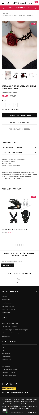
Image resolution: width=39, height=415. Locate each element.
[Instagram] (16, 384)
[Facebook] (2, 384)
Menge (4, 101)
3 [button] (19, 245)
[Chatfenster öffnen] (5, 410)
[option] (19, 7)
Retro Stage (19, 3)
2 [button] (17, 245)
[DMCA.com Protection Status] (9, 389)
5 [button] (23, 245)
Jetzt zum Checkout (19, 122)
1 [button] (15, 245)
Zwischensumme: (7, 109)
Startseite (5, 13)
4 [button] (21, 245)
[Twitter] (7, 384)
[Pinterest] (11, 384)
